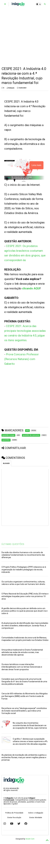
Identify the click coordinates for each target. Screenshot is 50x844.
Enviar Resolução (14, 818)
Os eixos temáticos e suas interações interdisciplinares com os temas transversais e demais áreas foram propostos (22, 666)
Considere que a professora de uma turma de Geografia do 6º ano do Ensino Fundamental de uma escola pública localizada (24, 681)
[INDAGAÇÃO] (18, 5)
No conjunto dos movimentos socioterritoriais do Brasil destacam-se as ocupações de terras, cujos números (30, 725)
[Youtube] (11, 823)
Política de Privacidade (14, 813)
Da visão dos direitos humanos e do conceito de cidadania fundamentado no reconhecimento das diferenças (23, 555)
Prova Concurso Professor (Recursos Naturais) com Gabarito (21, 359)
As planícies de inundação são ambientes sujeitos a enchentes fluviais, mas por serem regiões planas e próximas (24, 757)
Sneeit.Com (30, 839)
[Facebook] (25, 823)
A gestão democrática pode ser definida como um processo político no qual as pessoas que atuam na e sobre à (25, 610)
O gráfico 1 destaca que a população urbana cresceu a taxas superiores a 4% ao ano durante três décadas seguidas (30, 741)
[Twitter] (19, 823)
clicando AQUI (31, 288)
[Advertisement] (25, 37)
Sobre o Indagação (35, 813)
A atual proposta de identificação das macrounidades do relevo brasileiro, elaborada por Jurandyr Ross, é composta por (25, 625)
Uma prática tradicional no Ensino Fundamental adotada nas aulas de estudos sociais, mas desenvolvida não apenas (22, 652)
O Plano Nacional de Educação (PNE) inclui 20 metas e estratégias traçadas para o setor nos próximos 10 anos (25, 596)
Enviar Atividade (35, 818)
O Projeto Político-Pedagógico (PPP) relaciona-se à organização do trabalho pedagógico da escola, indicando (24, 569)
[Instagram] (4, 823)
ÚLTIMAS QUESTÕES (13, 544)
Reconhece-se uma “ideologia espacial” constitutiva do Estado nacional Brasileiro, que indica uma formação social (24, 710)
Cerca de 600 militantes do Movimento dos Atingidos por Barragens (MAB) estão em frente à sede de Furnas (25, 696)
